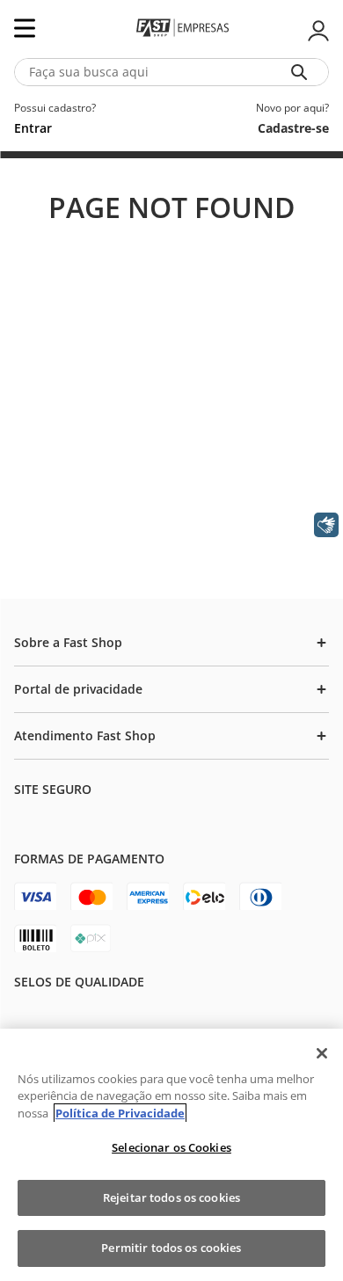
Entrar (316, 31)
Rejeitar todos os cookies (171, 1197)
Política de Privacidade (120, 1113)
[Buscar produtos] (302, 72)
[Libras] (326, 525)
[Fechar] (322, 1053)
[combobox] (171, 72)
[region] (171, 1155)
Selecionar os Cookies (171, 1147)
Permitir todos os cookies (171, 1248)
